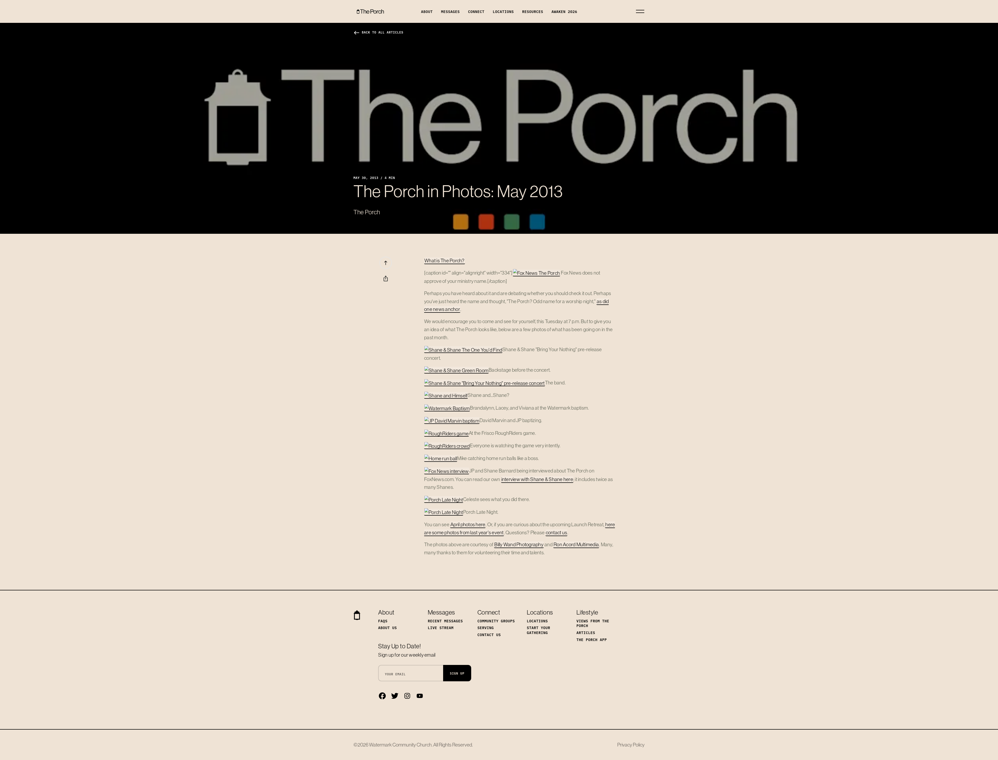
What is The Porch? (444, 260)
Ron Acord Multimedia (576, 544)
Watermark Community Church (400, 745)
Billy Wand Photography (518, 544)
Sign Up (457, 673)
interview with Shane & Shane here (537, 479)
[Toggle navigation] (640, 11)
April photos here (467, 524)
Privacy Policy (631, 745)
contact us (556, 532)
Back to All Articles (378, 32)
